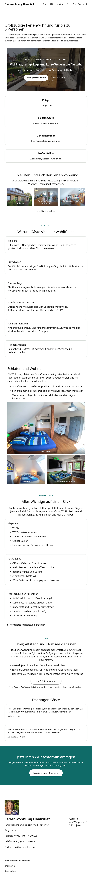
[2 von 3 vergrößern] (55, 191)
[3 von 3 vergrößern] (81, 191)
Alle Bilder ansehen (46, 211)
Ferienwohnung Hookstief (19, 4)
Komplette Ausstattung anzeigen (27, 624)
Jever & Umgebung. (75, 687)
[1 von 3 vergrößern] (28, 191)
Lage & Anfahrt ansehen (46, 681)
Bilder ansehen (59, 77)
